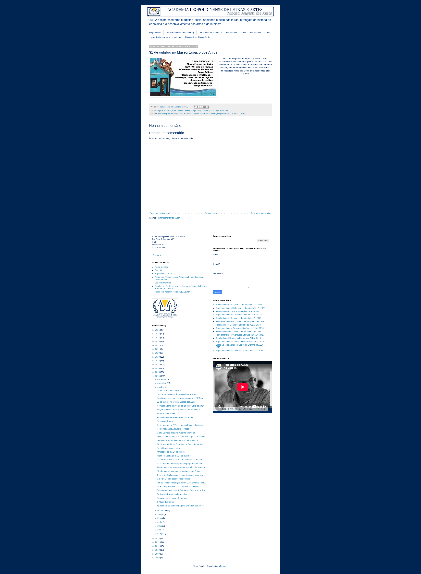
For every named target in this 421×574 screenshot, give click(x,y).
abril (159, 530)
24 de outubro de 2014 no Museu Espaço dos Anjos (180, 425)
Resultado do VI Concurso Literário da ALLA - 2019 (238, 318)
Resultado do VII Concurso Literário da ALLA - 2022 (239, 311)
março (160, 534)
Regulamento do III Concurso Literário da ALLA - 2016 (240, 341)
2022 (157, 345)
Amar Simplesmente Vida (168, 448)
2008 (157, 558)
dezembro (162, 379)
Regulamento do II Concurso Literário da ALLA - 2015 (239, 351)
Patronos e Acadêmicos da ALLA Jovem (172, 292)
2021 (157, 349)
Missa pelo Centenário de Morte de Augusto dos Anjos (181, 436)
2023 (157, 341)
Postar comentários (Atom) (169, 218)
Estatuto (158, 270)
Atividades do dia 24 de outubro (171, 452)
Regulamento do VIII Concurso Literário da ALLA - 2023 (240, 308)
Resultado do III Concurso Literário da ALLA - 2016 (238, 338)
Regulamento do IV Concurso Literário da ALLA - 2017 (240, 335)
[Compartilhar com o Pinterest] (207, 107)
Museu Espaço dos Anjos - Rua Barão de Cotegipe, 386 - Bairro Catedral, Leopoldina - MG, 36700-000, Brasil (201, 114)
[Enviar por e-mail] (195, 107)
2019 (157, 357)
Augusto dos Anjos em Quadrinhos (172, 498)
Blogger (223, 566)
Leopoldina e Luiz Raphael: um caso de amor (177, 440)
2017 (157, 364)
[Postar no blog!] (198, 107)
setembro (161, 510)
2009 (157, 554)
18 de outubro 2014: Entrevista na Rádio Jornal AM (180, 444)
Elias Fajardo (177, 111)
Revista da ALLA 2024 (260, 33)
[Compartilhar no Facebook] (204, 107)
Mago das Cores (221, 111)
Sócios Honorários (163, 283)
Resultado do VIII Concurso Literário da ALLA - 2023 (239, 305)
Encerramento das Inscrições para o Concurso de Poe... (182, 490)
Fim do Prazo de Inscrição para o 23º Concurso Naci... (181, 483)
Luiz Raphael (208, 111)
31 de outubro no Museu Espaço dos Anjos (176, 402)
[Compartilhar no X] (201, 107)
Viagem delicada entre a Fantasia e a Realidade (178, 410)
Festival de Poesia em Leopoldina (172, 494)
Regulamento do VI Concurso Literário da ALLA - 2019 (240, 321)
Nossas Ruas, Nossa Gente (197, 37)
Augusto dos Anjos (164, 111)
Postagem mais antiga (261, 213)
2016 (157, 368)
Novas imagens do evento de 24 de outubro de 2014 (180, 406)
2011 (157, 546)
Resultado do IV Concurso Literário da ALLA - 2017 (238, 331)
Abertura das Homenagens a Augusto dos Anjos (178, 471)
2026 (157, 330)
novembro (162, 383)
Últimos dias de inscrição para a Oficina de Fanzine (180, 459)
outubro (161, 387)
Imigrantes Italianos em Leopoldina (165, 37)
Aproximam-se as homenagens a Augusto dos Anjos (180, 506)
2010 (157, 550)
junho (160, 522)
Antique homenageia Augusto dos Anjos (175, 417)
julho (159, 518)
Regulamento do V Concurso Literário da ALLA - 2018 (240, 328)
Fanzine (187, 111)
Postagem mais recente (160, 213)
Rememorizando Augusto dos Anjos (173, 429)
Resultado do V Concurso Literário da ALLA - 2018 (238, 325)
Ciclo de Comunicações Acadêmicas (173, 479)
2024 (157, 338)
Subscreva (157, 255)
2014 (157, 376)
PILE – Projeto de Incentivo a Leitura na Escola (178, 486)
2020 (157, 353)
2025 (157, 334)
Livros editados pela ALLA (210, 33)
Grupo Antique (196, 111)
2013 (157, 538)
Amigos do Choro (165, 421)
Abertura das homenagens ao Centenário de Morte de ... (182, 467)
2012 (157, 542)
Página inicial (155, 33)
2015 (157, 372)
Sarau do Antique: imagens (169, 390)
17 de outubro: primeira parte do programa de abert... (180, 463)
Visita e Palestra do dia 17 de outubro (174, 456)
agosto (160, 514)
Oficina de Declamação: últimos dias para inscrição (180, 475)
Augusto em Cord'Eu (166, 413)
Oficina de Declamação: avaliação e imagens (177, 394)
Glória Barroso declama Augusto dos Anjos (176, 433)
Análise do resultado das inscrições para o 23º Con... (180, 398)
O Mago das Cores (165, 502)
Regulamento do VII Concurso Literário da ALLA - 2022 (240, 315)
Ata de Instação (161, 267)
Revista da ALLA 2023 (236, 33)
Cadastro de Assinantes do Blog (180, 33)
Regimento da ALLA (164, 273)
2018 (157, 361)
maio (159, 526)
